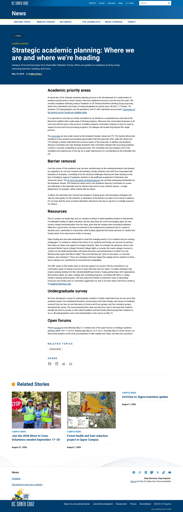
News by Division (46, 22)
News (19, 13)
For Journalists (91, 22)
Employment (121, 504)
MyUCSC (92, 3)
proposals (55, 136)
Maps (121, 3)
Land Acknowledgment (103, 504)
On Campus (66, 22)
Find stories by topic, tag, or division (27, 484)
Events (131, 22)
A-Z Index (130, 3)
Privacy (133, 504)
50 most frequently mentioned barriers (83, 180)
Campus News (55, 349)
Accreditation (145, 504)
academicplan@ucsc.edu (60, 284)
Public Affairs (35, 74)
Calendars (112, 3)
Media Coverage (113, 22)
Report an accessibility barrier (77, 504)
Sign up (133, 481)
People (102, 3)
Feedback (16, 478)
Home (18, 36)
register (57, 328)
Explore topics (22, 22)
